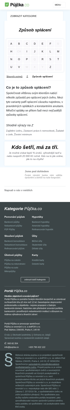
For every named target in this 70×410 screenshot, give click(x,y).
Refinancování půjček (14, 248)
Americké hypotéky (40, 226)
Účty (34, 236)
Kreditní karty (38, 260)
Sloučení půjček (13, 236)
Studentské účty (39, 245)
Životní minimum (23, 134)
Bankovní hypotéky (40, 222)
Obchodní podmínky (21, 335)
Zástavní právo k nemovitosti (38, 130)
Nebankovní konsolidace (15, 245)
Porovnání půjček (14, 216)
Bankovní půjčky (12, 222)
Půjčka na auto (11, 267)
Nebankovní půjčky (13, 226)
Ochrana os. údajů (41, 335)
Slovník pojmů (14, 76)
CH (19, 51)
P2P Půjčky (9, 229)
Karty (35, 255)
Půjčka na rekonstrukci (14, 264)
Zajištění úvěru (14, 130)
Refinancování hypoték (42, 229)
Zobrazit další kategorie (35, 279)
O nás (7, 335)
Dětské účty (37, 248)
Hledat (58, 67)
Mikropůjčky (9, 271)
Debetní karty (38, 264)
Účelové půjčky (13, 255)
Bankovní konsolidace (14, 241)
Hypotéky (37, 216)
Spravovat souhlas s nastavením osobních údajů (26, 338)
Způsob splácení (42, 76)
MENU (58, 5)
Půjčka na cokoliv (12, 260)
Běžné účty (37, 241)
